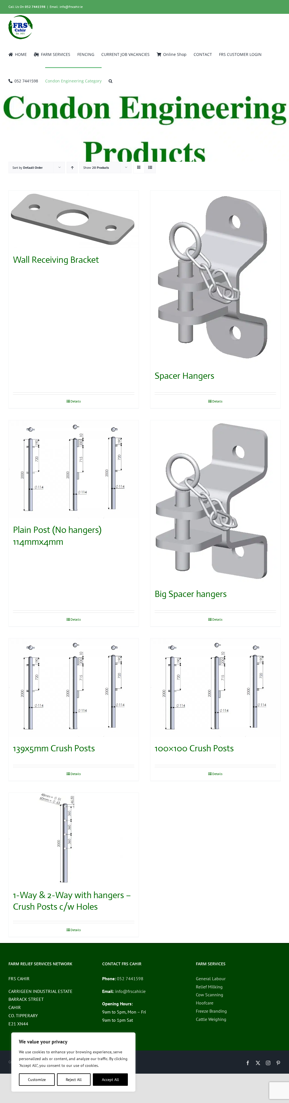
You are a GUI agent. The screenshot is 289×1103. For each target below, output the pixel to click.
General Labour (210, 978)
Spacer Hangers (184, 375)
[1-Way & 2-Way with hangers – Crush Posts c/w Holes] (74, 838)
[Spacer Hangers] (215, 277)
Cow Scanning (209, 994)
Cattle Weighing (211, 1019)
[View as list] (150, 167)
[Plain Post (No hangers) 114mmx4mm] (74, 469)
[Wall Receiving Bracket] (74, 219)
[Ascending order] (72, 167)
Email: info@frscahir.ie (66, 7)
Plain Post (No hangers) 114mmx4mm (57, 535)
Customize (37, 1079)
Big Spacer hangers (191, 593)
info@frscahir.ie (130, 991)
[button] (110, 80)
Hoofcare (204, 1003)
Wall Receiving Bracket (56, 259)
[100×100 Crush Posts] (215, 687)
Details (76, 401)
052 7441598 (35, 7)
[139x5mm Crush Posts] (74, 687)
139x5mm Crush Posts (54, 748)
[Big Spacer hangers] (215, 501)
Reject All (74, 1079)
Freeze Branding (211, 1011)
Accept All (110, 1079)
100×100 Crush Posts (194, 748)
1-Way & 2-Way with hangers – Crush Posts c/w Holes (72, 900)
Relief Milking (209, 987)
